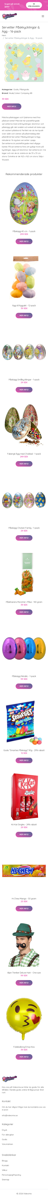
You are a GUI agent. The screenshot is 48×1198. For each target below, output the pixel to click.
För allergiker (8, 1134)
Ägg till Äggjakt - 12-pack (24, 305)
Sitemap (5, 1179)
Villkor (4, 1170)
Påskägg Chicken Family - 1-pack (24, 528)
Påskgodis (24, 89)
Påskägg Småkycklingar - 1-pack (24, 379)
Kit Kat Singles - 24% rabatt (24, 824)
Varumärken (7, 1144)
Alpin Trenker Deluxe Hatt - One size (24, 972)
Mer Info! (11, 106)
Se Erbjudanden (34, 5)
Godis (16, 89)
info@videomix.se (10, 1115)
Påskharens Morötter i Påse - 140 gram (24, 602)
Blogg (4, 1160)
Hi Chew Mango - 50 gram (24, 898)
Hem (4, 35)
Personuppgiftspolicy (11, 1175)
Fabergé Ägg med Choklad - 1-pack (24, 454)
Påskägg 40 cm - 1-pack (24, 231)
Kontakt (5, 1165)
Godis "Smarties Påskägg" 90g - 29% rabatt (24, 750)
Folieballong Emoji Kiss (24, 1047)
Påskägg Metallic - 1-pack (24, 676)
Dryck (4, 1130)
